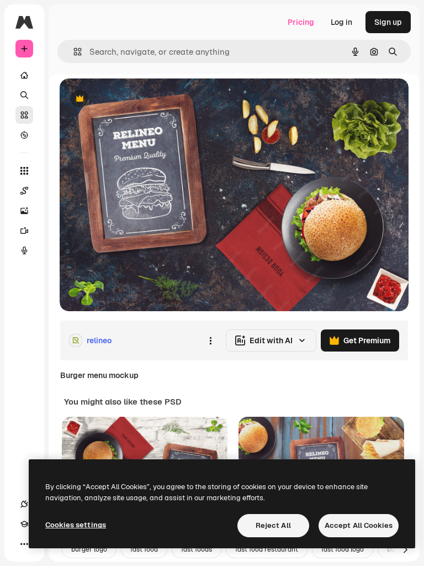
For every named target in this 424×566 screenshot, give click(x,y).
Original (130, 99)
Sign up (388, 22)
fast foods (196, 549)
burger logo (89, 549)
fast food (144, 549)
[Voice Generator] (24, 250)
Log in (341, 22)
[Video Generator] (24, 230)
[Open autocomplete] (73, 52)
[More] (24, 544)
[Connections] (24, 504)
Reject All (273, 525)
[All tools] (24, 171)
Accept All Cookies (359, 525)
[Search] (24, 95)
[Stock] (24, 115)
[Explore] (24, 135)
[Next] (405, 549)
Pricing (301, 22)
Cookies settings (75, 525)
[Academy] (24, 524)
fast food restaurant (266, 549)
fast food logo (342, 549)
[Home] (24, 75)
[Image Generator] (24, 210)
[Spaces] (24, 191)
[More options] (210, 340)
